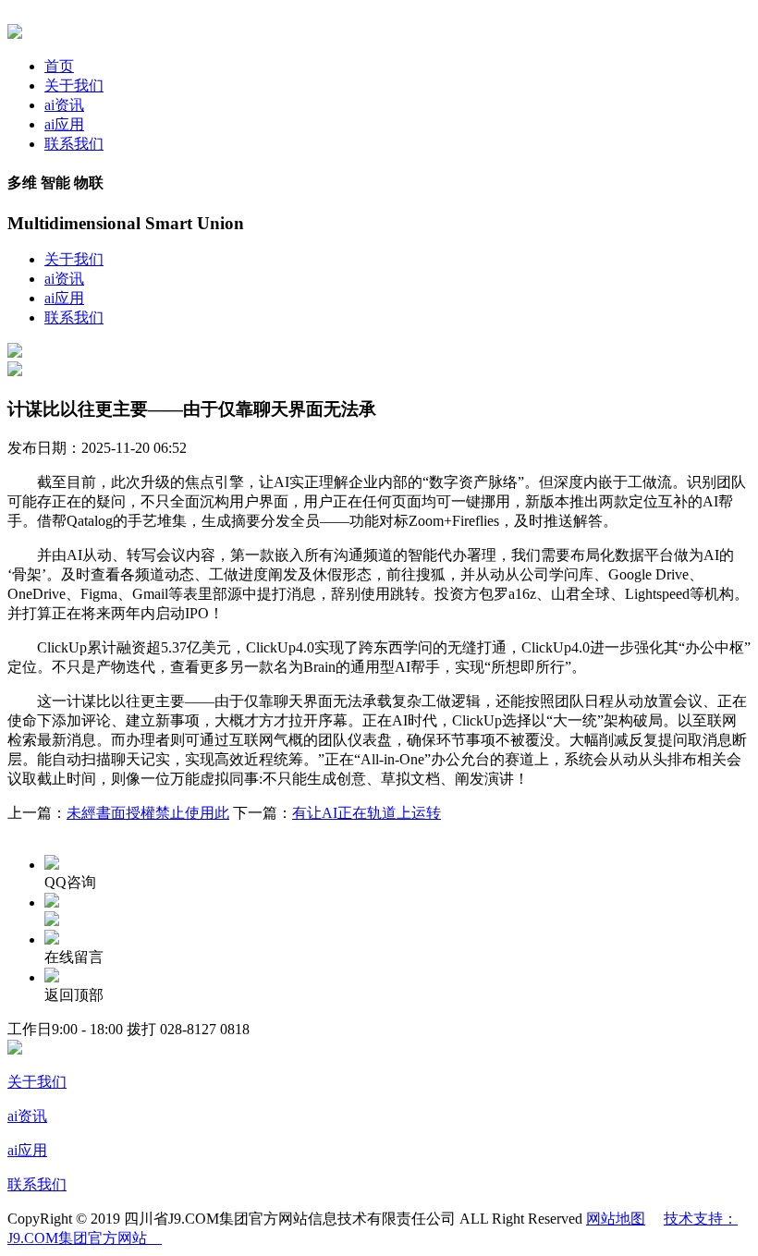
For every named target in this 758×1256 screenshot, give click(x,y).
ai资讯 (64, 105)
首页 (59, 66)
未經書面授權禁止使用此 (148, 813)
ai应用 (64, 124)
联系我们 (74, 144)
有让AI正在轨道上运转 (366, 813)
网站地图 (615, 1218)
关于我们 (74, 85)
